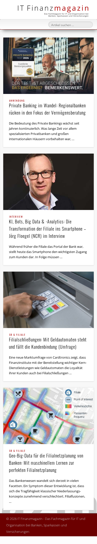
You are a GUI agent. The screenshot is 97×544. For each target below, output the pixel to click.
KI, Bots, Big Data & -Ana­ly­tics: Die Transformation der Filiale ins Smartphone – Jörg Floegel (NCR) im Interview (47, 227)
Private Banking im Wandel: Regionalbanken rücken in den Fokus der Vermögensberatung (47, 108)
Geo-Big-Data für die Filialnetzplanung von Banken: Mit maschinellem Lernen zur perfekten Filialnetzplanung (46, 461)
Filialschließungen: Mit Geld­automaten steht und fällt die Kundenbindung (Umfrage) (48, 342)
